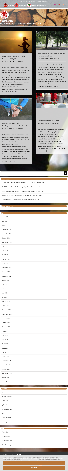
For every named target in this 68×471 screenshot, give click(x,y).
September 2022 (7, 242)
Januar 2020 (5, 356)
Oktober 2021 (6, 272)
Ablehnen (34, 468)
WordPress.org (6, 445)
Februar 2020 (6, 352)
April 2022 (5, 255)
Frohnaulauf (5, 401)
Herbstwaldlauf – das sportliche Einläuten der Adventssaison (20, 200)
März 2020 (5, 348)
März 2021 (5, 297)
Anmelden (5, 432)
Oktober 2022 (6, 238)
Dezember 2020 (6, 310)
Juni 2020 (5, 335)
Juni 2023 (5, 217)
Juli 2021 (4, 285)
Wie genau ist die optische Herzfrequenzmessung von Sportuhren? (14, 124)
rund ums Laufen (7, 409)
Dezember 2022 (6, 230)
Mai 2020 (5, 340)
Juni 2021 (4, 289)
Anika (42, 123)
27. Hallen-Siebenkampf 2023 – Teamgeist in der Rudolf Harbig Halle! (22, 191)
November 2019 (6, 365)
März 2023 (5, 225)
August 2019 (5, 378)
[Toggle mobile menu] (67, 12)
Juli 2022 (4, 246)
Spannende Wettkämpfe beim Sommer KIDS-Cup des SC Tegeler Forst (23, 183)
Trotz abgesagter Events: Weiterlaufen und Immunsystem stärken (51, 55)
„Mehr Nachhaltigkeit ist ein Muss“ (49, 121)
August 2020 (6, 327)
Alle (22, 62)
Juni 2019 (4, 382)
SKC (3, 413)
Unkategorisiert (6, 418)
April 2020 (5, 344)
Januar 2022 (5, 263)
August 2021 (5, 280)
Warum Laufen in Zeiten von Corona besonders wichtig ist (13, 57)
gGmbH (4, 405)
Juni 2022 (5, 251)
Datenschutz (35, 457)
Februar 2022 (6, 259)
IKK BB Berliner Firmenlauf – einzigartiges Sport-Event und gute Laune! (23, 187)
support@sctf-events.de (42, 1)
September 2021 (7, 276)
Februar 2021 (6, 301)
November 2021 (6, 268)
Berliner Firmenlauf (7, 396)
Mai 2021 (4, 293)
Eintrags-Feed (6, 436)
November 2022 (7, 234)
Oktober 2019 (6, 369)
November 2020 (7, 314)
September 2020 (7, 323)
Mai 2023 (4, 221)
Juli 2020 (4, 331)
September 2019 (7, 373)
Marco (6, 62)
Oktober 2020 (6, 318)
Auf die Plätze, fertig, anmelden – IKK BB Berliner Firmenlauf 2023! (22, 195)
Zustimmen (34, 463)
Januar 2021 (5, 306)
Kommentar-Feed (7, 441)
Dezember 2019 (6, 361)
